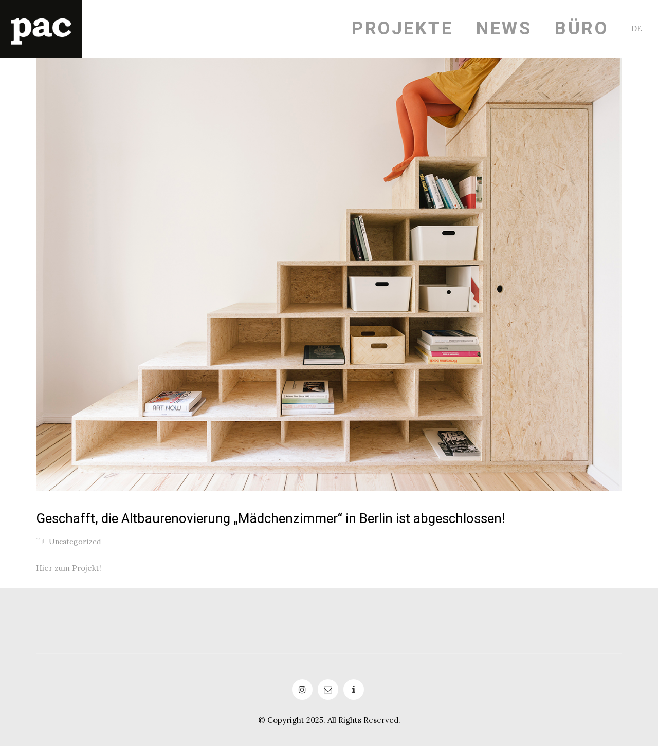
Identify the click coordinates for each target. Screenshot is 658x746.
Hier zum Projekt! (68, 568)
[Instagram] (302, 689)
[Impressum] (353, 689)
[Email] (328, 689)
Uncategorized (75, 541)
